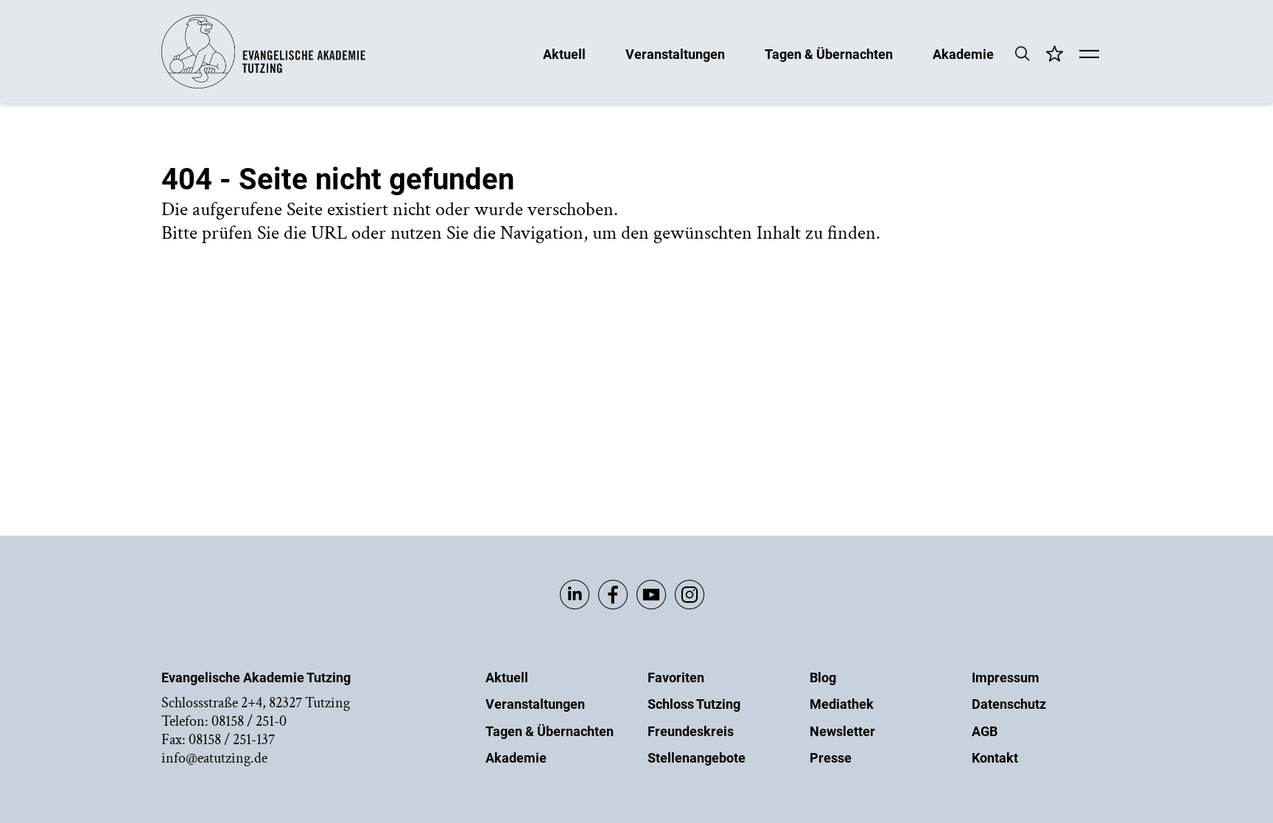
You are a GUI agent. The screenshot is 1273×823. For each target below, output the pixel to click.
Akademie (963, 53)
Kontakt (995, 758)
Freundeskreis (691, 731)
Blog (823, 677)
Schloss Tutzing (694, 704)
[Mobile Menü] (1089, 55)
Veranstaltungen (675, 53)
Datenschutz (1009, 704)
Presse (831, 758)
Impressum (1005, 677)
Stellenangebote (697, 758)
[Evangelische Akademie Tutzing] (263, 85)
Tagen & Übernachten (829, 53)
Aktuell (564, 53)
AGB (984, 731)
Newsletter (842, 731)
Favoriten (676, 677)
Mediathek (842, 704)
